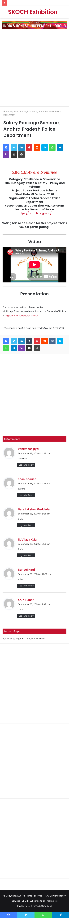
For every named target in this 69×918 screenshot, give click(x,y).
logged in (20, 638)
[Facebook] (6, 147)
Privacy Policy (24, 906)
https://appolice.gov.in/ (35, 213)
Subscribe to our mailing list (43, 901)
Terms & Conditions (42, 906)
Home (8, 111)
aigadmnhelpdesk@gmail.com (22, 315)
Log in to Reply (26, 465)
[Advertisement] (34, 66)
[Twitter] (14, 147)
